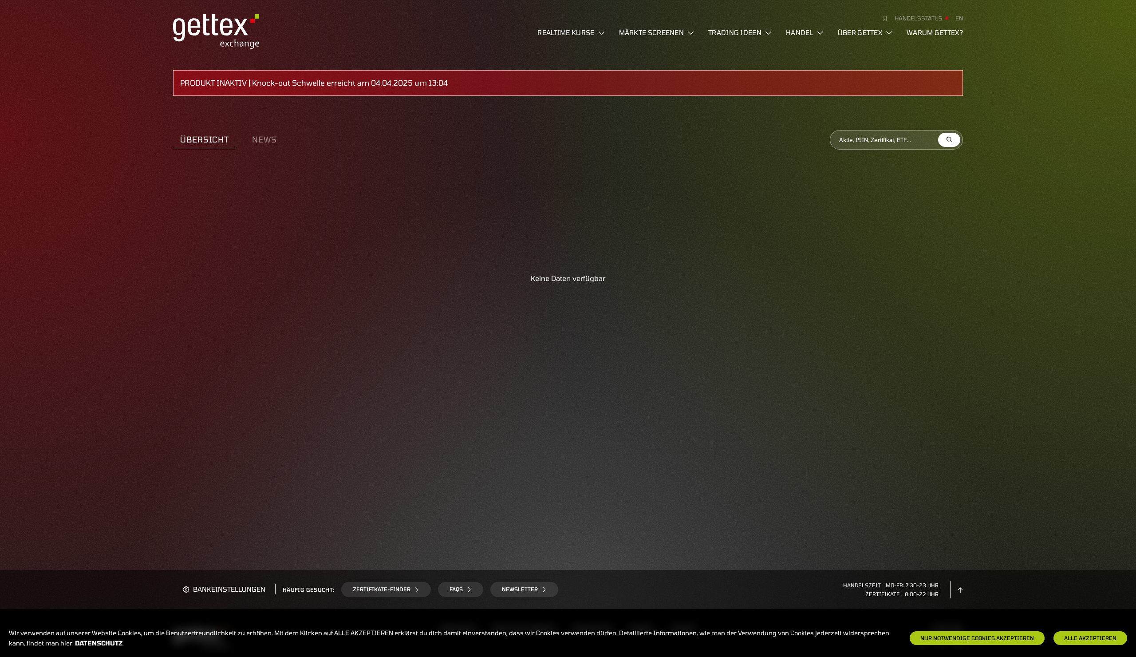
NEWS (264, 139)
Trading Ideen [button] (734, 32)
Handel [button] (799, 32)
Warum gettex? (935, 32)
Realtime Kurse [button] (565, 32)
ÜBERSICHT (204, 139)
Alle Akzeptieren (1090, 638)
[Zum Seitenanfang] (960, 589)
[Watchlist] (881, 18)
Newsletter (520, 589)
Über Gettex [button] (860, 32)
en (959, 18)
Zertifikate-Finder (381, 589)
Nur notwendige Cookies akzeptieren (977, 638)
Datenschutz (99, 643)
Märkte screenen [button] (651, 32)
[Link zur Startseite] (216, 30)
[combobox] (896, 140)
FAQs (456, 589)
